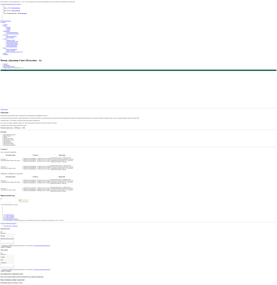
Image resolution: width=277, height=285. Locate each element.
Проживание (6, 31)
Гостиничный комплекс (12, 32)
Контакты (5, 54)
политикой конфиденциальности (42, 245)
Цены (4, 48)
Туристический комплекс (12, 33)
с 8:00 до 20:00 (7, 8)
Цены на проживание (11, 49)
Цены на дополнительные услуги (14, 51)
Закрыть (3, 247)
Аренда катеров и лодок (12, 41)
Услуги (5, 38)
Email (2, 259)
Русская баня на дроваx (12, 44)
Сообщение (3, 262)
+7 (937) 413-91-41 (15, 8)
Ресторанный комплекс (12, 42)
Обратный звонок (6, 21)
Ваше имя (3, 233)
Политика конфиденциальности (8, 4)
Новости (8, 27)
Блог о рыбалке (10, 37)
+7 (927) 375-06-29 (15, 10)
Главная (5, 24)
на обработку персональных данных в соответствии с (26, 245)
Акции (5, 53)
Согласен (4, 245)
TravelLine (5, 70)
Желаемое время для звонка (7, 238)
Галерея (8, 29)
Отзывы (8, 28)
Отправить (8, 247)
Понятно (19, 4)
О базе (5, 26)
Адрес (4, 13)
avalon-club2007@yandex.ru (11, 219)
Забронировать (4, 109)
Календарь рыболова (11, 36)
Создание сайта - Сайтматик (10, 226)
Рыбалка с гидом (10, 40)
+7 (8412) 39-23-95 (9, 217)
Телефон (3, 236)
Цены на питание (10, 50)
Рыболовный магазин (11, 46)
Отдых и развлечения (11, 45)
